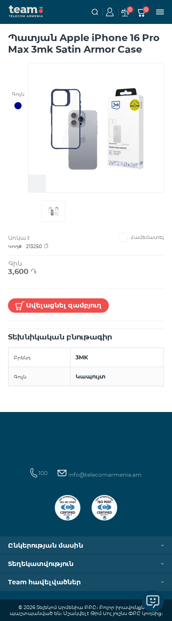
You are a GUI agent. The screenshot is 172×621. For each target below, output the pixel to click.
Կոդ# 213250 (25, 246)
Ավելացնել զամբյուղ (64, 305)
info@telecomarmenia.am (104, 474)
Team (26, 11)
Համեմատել (147, 237)
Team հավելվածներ (44, 582)
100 (43, 473)
